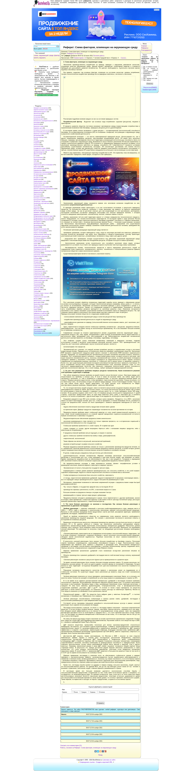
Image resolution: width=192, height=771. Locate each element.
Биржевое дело (38, 128)
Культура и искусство (40, 197)
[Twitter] (98, 751)
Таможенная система (40, 276)
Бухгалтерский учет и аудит (42, 131)
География (37, 141)
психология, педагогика (40, 254)
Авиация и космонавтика (41, 108)
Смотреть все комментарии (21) (71, 745)
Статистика (37, 267)
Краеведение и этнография (41, 186)
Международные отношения (42, 219)
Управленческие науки (40, 296)
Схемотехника (38, 274)
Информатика (38, 170)
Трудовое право (38, 289)
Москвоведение (38, 225)
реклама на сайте (109, 760)
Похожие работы (98, 55)
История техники (38, 177)
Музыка (36, 227)
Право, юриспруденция (40, 245)
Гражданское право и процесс (42, 150)
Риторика (36, 262)
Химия (35, 309)
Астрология (37, 115)
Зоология (36, 163)
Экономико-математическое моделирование (47, 320)
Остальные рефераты (40, 238)
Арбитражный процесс (40, 111)
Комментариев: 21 (80, 58)
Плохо (76, 692)
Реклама (36, 258)
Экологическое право (40, 315)
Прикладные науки (39, 249)
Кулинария (37, 196)
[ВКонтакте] (96, 751)
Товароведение (38, 285)
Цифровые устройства (40, 313)
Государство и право (40, 148)
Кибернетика (37, 179)
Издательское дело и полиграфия (43, 164)
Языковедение (38, 331)
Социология (37, 265)
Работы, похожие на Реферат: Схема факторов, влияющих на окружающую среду (88, 748)
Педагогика (37, 240)
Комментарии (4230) (149, 89)
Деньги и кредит (38, 153)
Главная (144, 46)
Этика (35, 327)
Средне (83, 692)
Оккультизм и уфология (40, 236)
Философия (37, 302)
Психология (37, 252)
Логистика (36, 207)
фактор (57, 55)
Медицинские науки (39, 214)
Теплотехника (38, 282)
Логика (36, 205)
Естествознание (38, 157)
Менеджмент (37, 221)
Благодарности (146, 50)
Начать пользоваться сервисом (47, 95)
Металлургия (37, 223)
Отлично (102, 692)
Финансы (36, 306)
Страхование (37, 269)
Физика (36, 298)
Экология (36, 317)
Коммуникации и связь (40, 181)
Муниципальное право (40, 229)
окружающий (43, 55)
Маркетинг (37, 208)
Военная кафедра (39, 137)
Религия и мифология (40, 260)
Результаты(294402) (150, 87)
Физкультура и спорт (39, 300)
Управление (37, 295)
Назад (100, 755)
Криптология (37, 194)
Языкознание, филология (41, 333)
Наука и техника (38, 232)
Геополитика (37, 146)
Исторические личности (40, 174)
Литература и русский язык (41, 203)
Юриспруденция (38, 329)
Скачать (123, 58)
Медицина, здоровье (39, 212)
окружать (42, 58)
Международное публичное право (43, 216)
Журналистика (38, 159)
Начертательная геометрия (41, 234)
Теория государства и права (42, 278)
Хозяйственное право (40, 311)
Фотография (37, 307)
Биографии (37, 122)
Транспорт (37, 287)
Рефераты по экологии (74, 53)
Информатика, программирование (43, 172)
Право (35, 243)
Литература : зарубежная (41, 201)
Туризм (36, 291)
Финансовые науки (39, 304)
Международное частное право (42, 218)
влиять (36, 58)
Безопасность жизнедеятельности (43, 120)
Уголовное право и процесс (41, 293)
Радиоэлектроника (39, 256)
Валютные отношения (40, 133)
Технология (37, 284)
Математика (37, 210)
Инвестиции (37, 166)
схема (36, 55)
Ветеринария (37, 135)
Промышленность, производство (43, 251)
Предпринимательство (40, 247)
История (36, 175)
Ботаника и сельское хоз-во (42, 130)
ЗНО (35, 161)
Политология (37, 241)
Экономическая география (41, 323)
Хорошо (92, 692)
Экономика (37, 318)
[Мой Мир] (103, 751)
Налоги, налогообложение (41, 230)
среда (51, 55)
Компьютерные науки (40, 183)
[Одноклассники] (100, 751)
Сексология (37, 263)
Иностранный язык (39, 168)
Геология (36, 144)
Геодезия (36, 142)
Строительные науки (40, 271)
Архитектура (37, 113)
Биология (36, 124)
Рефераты (144, 48)
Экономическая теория (40, 325)
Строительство (38, 273)
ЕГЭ (35, 155)
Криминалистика (38, 190)
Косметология (38, 185)
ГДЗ (35, 139)
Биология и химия (39, 126)
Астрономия (37, 117)
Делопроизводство (39, 152)
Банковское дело (38, 119)
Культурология (38, 199)
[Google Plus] (105, 751)
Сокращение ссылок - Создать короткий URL (96, 762)
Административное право (41, 109)
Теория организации (39, 280)
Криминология (38, 192)
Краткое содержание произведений (44, 188)
